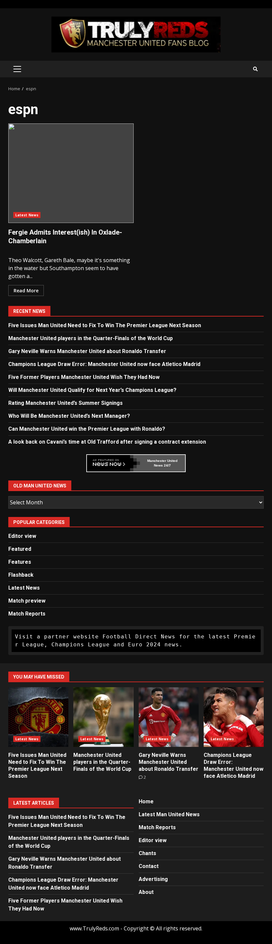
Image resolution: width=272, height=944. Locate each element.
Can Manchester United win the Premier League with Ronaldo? (86, 429)
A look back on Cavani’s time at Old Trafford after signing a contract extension (107, 442)
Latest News (26, 215)
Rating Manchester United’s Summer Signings (65, 403)
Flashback (21, 575)
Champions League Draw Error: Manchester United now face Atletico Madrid (104, 364)
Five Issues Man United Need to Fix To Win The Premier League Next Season (104, 325)
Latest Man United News (169, 814)
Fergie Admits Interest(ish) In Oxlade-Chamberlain (71, 173)
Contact (149, 866)
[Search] (255, 69)
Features (19, 562)
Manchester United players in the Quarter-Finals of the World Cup (90, 338)
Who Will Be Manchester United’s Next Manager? (69, 416)
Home (146, 801)
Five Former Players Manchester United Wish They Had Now (84, 377)
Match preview (26, 601)
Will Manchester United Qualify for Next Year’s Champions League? (92, 390)
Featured (19, 549)
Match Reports (26, 614)
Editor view (22, 536)
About (146, 892)
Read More (26, 290)
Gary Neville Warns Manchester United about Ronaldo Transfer (87, 351)
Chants (147, 853)
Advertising (153, 879)
